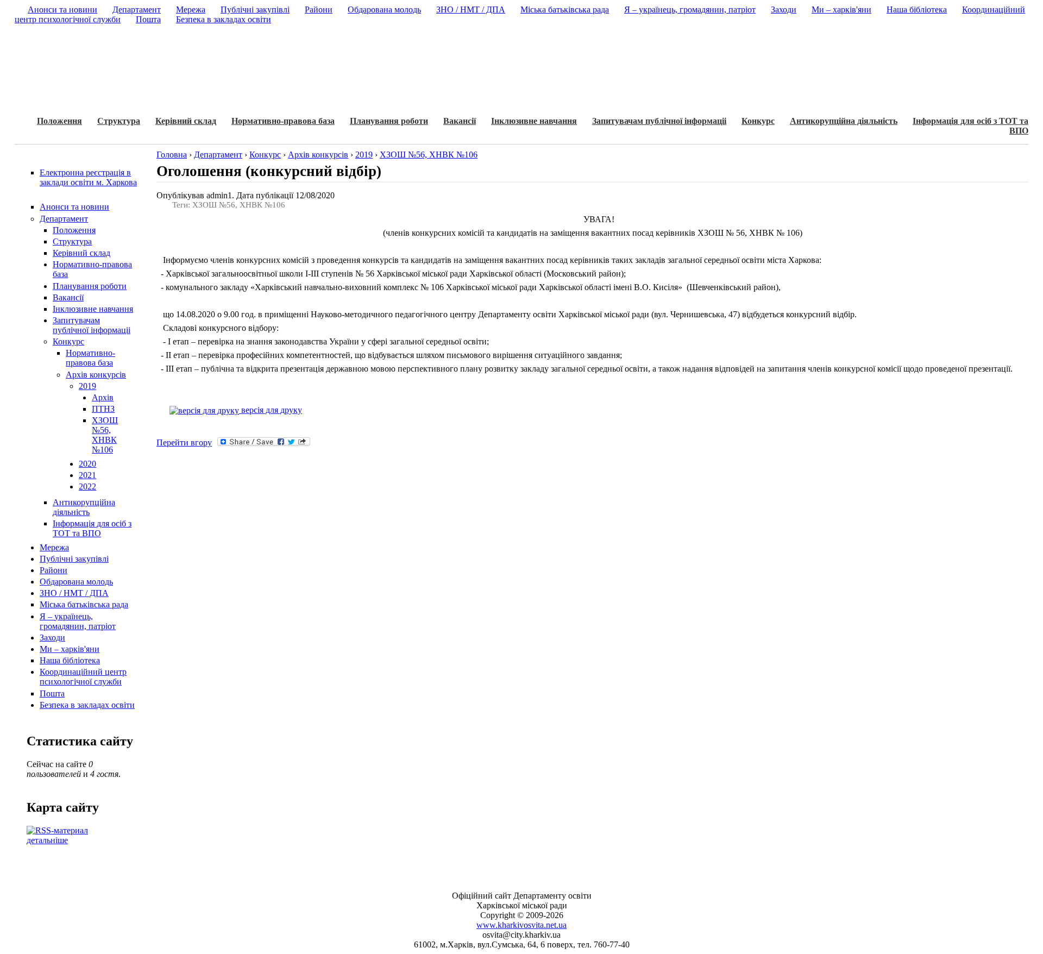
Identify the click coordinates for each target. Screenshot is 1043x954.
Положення (59, 120)
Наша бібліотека (70, 660)
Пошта (52, 693)
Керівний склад (185, 120)
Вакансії (459, 120)
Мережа (54, 547)
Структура (118, 120)
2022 (87, 486)
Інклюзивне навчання (534, 120)
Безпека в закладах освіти (87, 705)
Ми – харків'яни (69, 649)
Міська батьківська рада (84, 604)
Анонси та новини (74, 206)
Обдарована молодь (76, 581)
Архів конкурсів (96, 374)
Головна (171, 154)
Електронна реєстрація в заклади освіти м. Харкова (88, 177)
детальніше (47, 840)
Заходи (52, 637)
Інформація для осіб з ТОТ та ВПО (92, 528)
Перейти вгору (184, 442)
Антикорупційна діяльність (843, 120)
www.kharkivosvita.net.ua (521, 925)
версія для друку (270, 410)
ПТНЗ (103, 408)
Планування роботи (389, 120)
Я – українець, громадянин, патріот (78, 621)
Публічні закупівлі (74, 558)
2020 (87, 463)
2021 (87, 475)
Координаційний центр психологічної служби (83, 676)
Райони (53, 570)
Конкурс (758, 120)
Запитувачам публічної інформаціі (659, 120)
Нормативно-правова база (283, 120)
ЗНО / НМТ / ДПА (74, 593)
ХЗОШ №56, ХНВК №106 (105, 435)
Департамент (64, 218)
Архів (103, 397)
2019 (87, 386)
